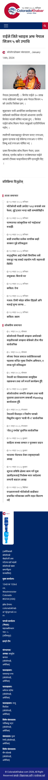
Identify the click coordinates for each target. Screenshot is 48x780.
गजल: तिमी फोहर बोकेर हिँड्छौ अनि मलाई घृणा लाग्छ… (24, 302)
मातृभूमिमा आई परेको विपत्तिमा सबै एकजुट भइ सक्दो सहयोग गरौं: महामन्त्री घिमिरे (26, 259)
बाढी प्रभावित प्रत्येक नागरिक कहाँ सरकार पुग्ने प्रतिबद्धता (23, 241)
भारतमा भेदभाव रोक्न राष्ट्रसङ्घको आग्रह (23, 457)
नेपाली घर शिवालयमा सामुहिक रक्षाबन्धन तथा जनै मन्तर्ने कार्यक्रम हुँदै (24, 379)
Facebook (6, 525)
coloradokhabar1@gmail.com (9, 612)
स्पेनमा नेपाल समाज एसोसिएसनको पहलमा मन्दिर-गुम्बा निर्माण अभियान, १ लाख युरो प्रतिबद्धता (25, 361)
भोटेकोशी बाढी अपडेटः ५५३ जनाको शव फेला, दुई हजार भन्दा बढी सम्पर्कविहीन (26, 208)
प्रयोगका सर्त (39, 775)
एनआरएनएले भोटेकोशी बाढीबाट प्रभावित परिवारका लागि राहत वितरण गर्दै (25, 496)
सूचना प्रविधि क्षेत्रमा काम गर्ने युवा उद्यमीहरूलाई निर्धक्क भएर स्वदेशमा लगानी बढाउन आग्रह (24, 475)
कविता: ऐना (12, 288)
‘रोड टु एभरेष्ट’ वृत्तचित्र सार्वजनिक (22, 430)
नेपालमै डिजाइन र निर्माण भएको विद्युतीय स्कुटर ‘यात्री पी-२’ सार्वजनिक (25, 416)
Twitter (6, 538)
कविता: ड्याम (13, 317)
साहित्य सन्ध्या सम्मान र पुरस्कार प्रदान (25, 443)
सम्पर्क (15, 775)
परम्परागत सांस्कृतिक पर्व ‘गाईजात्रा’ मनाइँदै (24, 225)
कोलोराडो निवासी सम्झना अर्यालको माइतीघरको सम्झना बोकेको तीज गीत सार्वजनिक (25, 340)
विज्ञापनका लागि (26, 775)
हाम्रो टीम (6, 641)
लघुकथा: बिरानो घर (16, 276)
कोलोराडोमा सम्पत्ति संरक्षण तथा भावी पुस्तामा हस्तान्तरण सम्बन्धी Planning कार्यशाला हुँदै (25, 397)
